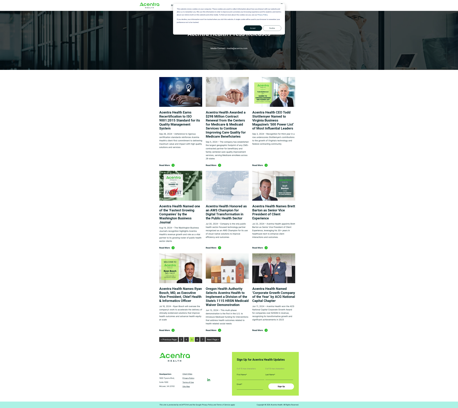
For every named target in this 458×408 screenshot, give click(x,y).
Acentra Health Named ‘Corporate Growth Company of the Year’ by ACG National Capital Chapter (273, 295)
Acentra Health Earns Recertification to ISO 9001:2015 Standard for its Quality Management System (179, 120)
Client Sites (187, 374)
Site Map (186, 386)
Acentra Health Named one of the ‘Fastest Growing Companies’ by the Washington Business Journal (179, 214)
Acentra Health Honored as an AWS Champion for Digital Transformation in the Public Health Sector (226, 212)
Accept (253, 28)
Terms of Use (188, 382)
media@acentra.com (237, 48)
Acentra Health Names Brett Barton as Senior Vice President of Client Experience (273, 212)
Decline (272, 28)
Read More (164, 165)
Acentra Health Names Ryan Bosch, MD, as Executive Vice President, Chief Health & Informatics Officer (180, 295)
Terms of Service (223, 405)
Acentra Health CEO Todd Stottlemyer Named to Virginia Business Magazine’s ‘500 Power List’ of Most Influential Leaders (273, 120)
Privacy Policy (263, 15)
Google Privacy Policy (204, 405)
